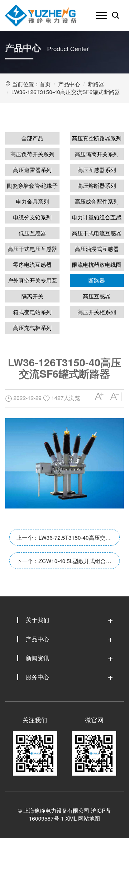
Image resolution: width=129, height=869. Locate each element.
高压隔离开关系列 (97, 154)
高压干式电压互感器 (32, 249)
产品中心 (69, 84)
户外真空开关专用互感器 (32, 281)
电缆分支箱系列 (32, 217)
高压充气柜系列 (32, 328)
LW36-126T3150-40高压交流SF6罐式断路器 (65, 92)
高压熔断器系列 (96, 186)
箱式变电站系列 (32, 312)
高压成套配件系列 (97, 201)
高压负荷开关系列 (32, 154)
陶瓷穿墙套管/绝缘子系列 (32, 187)
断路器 (96, 84)
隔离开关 (32, 296)
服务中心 (37, 676)
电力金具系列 (32, 201)
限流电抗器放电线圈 (96, 264)
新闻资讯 (37, 657)
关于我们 (37, 619)
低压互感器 (32, 233)
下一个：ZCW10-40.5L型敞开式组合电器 (64, 563)
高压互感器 (96, 296)
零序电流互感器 (32, 264)
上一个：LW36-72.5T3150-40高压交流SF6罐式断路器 (64, 540)
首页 (45, 84)
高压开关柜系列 (96, 312)
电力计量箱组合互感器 (96, 218)
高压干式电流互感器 (96, 233)
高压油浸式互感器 (97, 249)
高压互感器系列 (96, 170)
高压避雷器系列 (32, 170)
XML (71, 818)
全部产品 (32, 138)
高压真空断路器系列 (96, 138)
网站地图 (89, 818)
